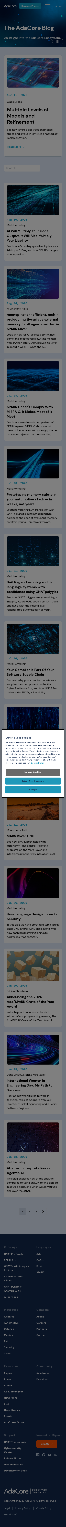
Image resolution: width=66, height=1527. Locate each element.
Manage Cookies (33, 772)
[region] (33, 763)
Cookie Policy (37, 763)
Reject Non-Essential (33, 781)
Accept (33, 790)
